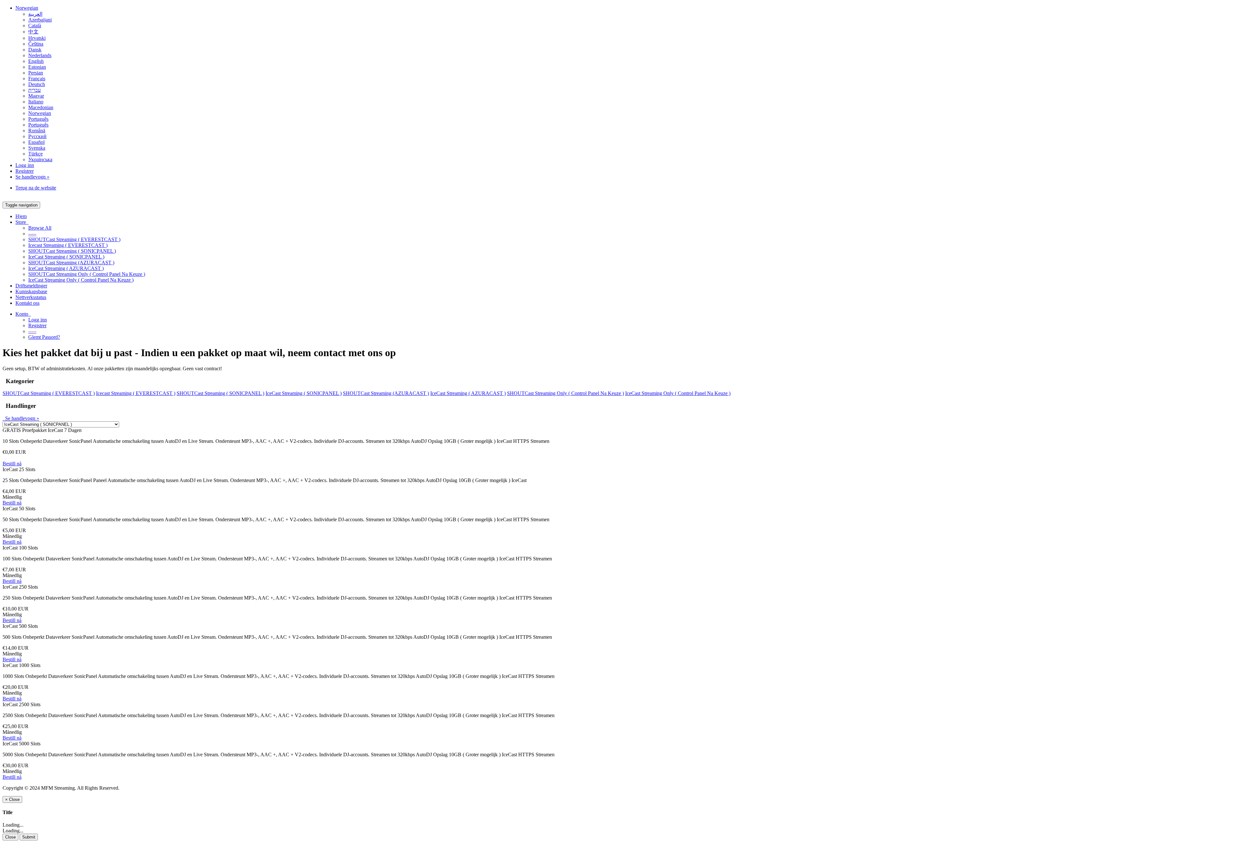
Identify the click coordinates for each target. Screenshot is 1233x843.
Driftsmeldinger (31, 285)
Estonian (37, 67)
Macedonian (40, 107)
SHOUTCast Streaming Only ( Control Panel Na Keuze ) (86, 274)
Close (10, 837)
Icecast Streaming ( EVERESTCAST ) (68, 245)
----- (32, 233)
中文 (33, 31)
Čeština (35, 44)
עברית (34, 90)
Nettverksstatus (30, 297)
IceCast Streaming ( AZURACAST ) (66, 268)
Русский (37, 136)
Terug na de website (35, 187)
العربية (35, 14)
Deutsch (36, 84)
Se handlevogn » (32, 177)
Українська (40, 159)
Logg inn (24, 165)
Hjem (21, 216)
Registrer (24, 171)
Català (34, 25)
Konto (23, 314)
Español (36, 142)
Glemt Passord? (44, 337)
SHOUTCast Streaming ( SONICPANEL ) (72, 251)
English (36, 61)
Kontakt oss (27, 303)
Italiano (35, 101)
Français (36, 78)
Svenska (36, 148)
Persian (35, 72)
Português (38, 119)
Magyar (36, 96)
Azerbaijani (40, 19)
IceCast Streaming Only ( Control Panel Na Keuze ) (81, 280)
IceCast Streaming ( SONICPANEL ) (66, 256)
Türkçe (35, 153)
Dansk (34, 49)
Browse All (39, 228)
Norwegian (26, 8)
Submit (28, 837)
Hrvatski (37, 38)
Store (22, 222)
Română (36, 130)
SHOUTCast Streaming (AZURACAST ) (71, 262)
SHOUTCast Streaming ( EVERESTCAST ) (74, 239)
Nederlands (39, 55)
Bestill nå (12, 463)
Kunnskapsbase (31, 291)
